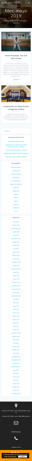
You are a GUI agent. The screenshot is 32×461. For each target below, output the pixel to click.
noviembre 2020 (16, 333)
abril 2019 (16, 380)
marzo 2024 (16, 252)
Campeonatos (16, 171)
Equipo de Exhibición (16, 184)
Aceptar (23, 456)
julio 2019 (16, 370)
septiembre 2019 (16, 367)
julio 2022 (16, 299)
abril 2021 (16, 326)
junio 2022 (16, 302)
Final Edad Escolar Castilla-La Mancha (16, 157)
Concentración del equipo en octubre (16, 150)
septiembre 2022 (16, 296)
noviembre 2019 (16, 360)
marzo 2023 (16, 279)
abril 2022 (16, 309)
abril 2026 (16, 222)
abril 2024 (16, 249)
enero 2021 (16, 329)
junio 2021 (16, 323)
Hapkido (16, 194)
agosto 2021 (16, 319)
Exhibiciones (16, 191)
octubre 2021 (16, 316)
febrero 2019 (16, 387)
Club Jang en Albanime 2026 (16, 141)
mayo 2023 (16, 275)
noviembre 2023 (16, 262)
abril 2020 (16, 343)
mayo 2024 (16, 245)
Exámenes (16, 187)
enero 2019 (16, 390)
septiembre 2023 (16, 269)
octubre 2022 (16, 292)
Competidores (16, 177)
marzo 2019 (16, 383)
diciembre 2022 (16, 286)
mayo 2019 (16, 377)
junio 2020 (16, 340)
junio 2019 (16, 373)
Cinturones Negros (16, 174)
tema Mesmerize (16, 458)
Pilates (16, 201)
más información (12, 456)
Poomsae (16, 204)
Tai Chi (16, 211)
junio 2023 (16, 272)
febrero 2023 (16, 282)
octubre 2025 (16, 232)
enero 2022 (16, 313)
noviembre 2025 (16, 228)
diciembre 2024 (16, 238)
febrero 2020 (16, 350)
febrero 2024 (16, 255)
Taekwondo (16, 208)
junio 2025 (16, 235)
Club (7, 3)
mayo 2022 (16, 306)
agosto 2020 (16, 336)
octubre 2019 (16, 363)
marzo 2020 (16, 346)
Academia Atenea (16, 167)
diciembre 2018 (16, 393)
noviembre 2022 (16, 289)
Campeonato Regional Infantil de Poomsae (16, 153)
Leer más (16, 79)
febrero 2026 (16, 225)
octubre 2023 (16, 265)
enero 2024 (16, 259)
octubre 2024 (16, 242)
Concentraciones (16, 181)
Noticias (16, 198)
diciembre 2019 (16, 356)
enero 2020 (16, 353)
